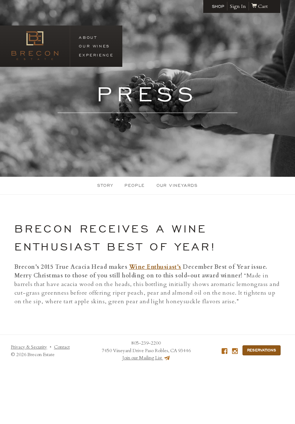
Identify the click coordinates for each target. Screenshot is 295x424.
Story (105, 185)
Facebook (224, 351)
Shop (218, 6)
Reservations (261, 350)
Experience (96, 54)
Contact (62, 347)
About (88, 37)
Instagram (235, 351)
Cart (263, 6)
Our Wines (94, 46)
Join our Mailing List (142, 358)
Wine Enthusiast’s (155, 267)
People (134, 185)
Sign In (238, 6)
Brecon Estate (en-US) (35, 45)
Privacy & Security (29, 347)
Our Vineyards (177, 185)
